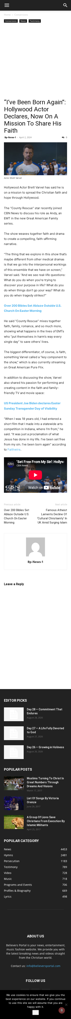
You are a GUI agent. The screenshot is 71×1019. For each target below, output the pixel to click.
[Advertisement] (35, 61)
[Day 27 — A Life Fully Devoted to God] (14, 733)
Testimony (35, 21)
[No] (66, 1005)
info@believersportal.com (43, 966)
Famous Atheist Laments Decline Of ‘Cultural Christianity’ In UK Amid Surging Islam (52, 516)
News (23, 21)
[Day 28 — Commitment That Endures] (14, 714)
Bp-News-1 (10, 137)
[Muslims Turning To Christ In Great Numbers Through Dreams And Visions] (14, 783)
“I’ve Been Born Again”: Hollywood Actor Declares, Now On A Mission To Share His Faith (35, 116)
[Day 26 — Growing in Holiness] (14, 752)
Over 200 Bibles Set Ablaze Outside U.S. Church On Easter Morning (16, 516)
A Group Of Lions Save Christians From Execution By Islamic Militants (46, 821)
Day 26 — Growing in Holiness (45, 747)
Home (7, 14)
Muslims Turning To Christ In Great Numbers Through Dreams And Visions (45, 782)
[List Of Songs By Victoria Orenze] (14, 803)
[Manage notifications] (62, 1010)
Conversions (21, 14)
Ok (35, 1012)
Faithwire (14, 449)
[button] (6, 5)
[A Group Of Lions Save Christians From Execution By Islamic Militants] (14, 822)
